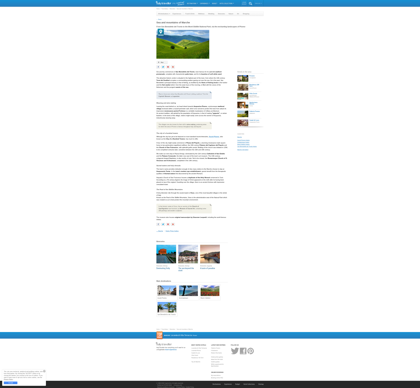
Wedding (211, 14)
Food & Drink (189, 14)
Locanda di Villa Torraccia (199, 348)
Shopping (246, 14)
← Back (159, 19)
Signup (244, 4)
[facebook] (158, 67)
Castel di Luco (254, 120)
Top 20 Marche (195, 362)
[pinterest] (168, 67)
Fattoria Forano (254, 111)
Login (244, 2)
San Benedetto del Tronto (167, 314)
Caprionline (168, 383)
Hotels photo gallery (217, 357)
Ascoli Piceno (214, 136)
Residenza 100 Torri (254, 85)
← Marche (159, 231)
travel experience (171, 349)
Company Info (178, 385)
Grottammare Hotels (243, 142)
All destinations (163, 14)
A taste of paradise (207, 268)
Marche (239, 137)
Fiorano (252, 76)
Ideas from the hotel (217, 359)
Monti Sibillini (205, 298)
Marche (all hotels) (242, 149)
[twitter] (163, 67)
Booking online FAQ (217, 378)
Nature (231, 14)
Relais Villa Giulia (216, 353)
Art (238, 14)
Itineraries (221, 14)
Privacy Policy (180, 387)
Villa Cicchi (253, 93)
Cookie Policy (190, 387)
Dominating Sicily (163, 268)
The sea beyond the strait (186, 269)
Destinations (192, 3)
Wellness (201, 14)
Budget (214, 3)
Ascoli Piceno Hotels (243, 140)
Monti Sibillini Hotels (243, 144)
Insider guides (215, 362)
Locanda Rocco (196, 350)
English (258, 3)
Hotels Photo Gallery (172, 231)
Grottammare (183, 298)
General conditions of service (165, 387)
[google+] (173, 67)
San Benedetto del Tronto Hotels (247, 146)
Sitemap (261, 384)
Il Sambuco (214, 350)
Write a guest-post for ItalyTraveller (217, 365)
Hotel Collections (226, 3)
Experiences (204, 3)
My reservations (215, 375)
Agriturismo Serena (253, 103)
